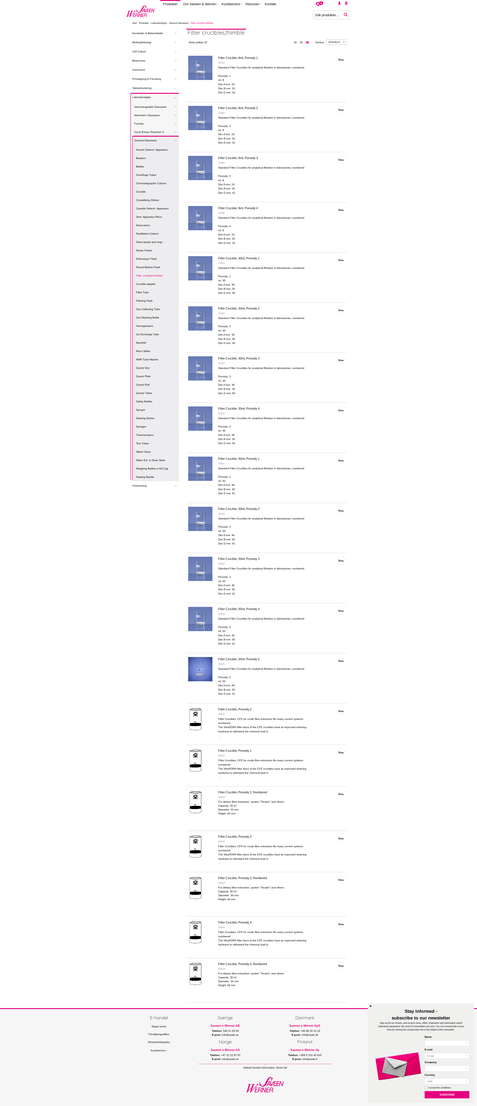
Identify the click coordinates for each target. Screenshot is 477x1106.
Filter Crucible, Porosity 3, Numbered (242, 878)
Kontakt (270, 4)
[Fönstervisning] (301, 42)
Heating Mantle (145, 476)
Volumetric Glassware (147, 115)
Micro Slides (143, 351)
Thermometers (145, 434)
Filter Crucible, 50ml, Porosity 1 (239, 458)
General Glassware (179, 23)
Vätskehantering (141, 88)
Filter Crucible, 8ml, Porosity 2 (238, 108)
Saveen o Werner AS (225, 1050)
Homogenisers (144, 325)
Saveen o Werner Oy (304, 1050)
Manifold (141, 342)
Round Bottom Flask (148, 267)
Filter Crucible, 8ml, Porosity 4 (238, 208)
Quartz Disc (143, 367)
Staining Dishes (145, 418)
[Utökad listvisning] (307, 42)
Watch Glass (143, 451)
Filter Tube (142, 292)
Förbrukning (139, 485)
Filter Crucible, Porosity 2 (235, 709)
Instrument (138, 69)
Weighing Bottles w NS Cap (152, 468)
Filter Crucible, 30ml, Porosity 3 (239, 358)
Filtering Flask (144, 300)
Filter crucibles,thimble (149, 275)
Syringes (141, 426)
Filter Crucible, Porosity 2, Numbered (242, 792)
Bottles (140, 166)
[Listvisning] (295, 42)
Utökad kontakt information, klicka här (265, 1067)
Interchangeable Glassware (150, 106)
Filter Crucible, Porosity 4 (235, 922)
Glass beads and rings (149, 242)
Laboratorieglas (159, 23)
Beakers (141, 158)
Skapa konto (158, 1026)
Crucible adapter (146, 283)
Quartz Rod (143, 384)
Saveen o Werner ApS (304, 1025)
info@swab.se (230, 1034)
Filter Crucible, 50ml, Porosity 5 (239, 659)
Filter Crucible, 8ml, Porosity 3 (238, 158)
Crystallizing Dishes (147, 200)
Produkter (170, 4)
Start (134, 23)
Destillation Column (147, 233)
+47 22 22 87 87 (231, 1055)
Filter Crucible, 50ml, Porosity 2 (239, 508)
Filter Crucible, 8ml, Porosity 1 (238, 57)
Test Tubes (142, 443)
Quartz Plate (143, 376)
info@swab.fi (310, 1059)
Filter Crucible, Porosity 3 (235, 836)
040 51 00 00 (231, 1030)
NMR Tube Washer (147, 359)
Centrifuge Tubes (146, 174)
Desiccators (143, 225)
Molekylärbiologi (141, 42)
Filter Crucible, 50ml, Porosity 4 (239, 609)
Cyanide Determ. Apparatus (152, 208)
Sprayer (140, 409)
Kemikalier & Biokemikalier (147, 33)
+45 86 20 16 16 (310, 1030)
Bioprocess (138, 60)
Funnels (139, 123)
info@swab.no (230, 1059)
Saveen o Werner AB (225, 1025)
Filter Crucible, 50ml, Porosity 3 (239, 558)
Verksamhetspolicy (159, 1042)
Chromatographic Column (151, 183)
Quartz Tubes (144, 393)
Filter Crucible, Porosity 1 (235, 750)
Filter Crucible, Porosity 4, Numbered (242, 964)
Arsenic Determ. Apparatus (152, 149)
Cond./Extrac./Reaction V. (149, 132)
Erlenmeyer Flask (146, 258)
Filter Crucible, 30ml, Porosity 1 (239, 258)
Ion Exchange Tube (147, 334)
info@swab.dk (310, 1034)
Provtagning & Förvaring (146, 78)
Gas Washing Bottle (147, 317)
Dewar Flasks (144, 250)
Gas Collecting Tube (148, 309)
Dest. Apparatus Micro (149, 216)
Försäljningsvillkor (158, 1034)
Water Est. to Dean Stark (150, 460)
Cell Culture (139, 51)
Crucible (141, 191)
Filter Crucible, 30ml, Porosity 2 (239, 308)
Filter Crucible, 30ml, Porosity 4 (239, 408)
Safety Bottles (144, 401)
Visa (341, 59)
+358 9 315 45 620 (310, 1055)
